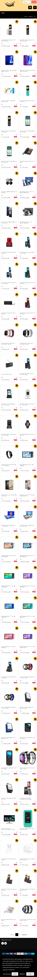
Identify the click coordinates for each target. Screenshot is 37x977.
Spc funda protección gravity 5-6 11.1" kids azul (8, 526)
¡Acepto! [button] (15, 974)
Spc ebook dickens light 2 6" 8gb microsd (8, 799)
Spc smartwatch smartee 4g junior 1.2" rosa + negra (27, 677)
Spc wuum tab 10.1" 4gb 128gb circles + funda (8, 101)
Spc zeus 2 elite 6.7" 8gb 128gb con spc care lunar (9, 162)
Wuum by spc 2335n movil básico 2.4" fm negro (27, 253)
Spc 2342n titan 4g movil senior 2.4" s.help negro (27, 374)
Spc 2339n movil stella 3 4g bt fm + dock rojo (9, 253)
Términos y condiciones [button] (9, 969)
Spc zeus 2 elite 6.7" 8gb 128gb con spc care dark (27, 132)
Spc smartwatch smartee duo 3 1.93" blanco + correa (8, 344)
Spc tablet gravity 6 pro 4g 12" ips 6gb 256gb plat (8, 556)
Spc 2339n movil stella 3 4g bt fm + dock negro (9, 677)
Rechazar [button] (22, 974)
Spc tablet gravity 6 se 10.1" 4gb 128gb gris (27, 465)
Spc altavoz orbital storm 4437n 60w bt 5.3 (8, 313)
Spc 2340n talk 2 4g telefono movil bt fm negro (9, 768)
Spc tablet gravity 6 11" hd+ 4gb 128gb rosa (8, 647)
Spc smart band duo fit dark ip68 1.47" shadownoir (8, 465)
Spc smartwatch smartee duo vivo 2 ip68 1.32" (28, 435)
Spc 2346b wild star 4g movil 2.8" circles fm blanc (8, 41)
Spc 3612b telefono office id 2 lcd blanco (8, 920)
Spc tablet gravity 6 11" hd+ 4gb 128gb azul (8, 617)
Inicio (25, 16)
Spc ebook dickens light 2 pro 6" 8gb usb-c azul (8, 738)
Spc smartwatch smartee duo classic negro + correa (28, 920)
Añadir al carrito (9, 49)
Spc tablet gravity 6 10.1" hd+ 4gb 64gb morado (27, 647)
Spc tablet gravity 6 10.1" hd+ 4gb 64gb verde (27, 617)
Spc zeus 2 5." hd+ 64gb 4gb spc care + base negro (8, 404)
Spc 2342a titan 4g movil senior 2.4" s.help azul (28, 283)
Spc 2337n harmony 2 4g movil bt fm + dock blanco (27, 404)
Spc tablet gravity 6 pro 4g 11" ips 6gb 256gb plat (27, 556)
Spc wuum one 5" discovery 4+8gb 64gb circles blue (9, 71)
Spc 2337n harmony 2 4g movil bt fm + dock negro (8, 435)
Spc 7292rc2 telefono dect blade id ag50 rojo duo (27, 890)
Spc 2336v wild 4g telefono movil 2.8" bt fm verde (27, 829)
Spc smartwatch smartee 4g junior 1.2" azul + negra (8, 708)
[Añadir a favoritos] (16, 44)
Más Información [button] (7, 974)
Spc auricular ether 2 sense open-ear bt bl (8, 859)
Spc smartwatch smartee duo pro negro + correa (27, 768)
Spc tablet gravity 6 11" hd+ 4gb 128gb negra (8, 586)
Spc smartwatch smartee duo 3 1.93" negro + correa (26, 344)
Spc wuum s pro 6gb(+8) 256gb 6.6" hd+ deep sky (9, 223)
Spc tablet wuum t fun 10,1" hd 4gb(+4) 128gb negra (27, 192)
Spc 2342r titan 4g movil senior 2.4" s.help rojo (27, 313)
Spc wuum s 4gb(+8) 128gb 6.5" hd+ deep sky (9, 192)
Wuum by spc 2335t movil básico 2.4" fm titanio (8, 283)
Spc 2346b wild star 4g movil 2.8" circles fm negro (27, 41)
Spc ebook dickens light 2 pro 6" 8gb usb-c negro (27, 708)
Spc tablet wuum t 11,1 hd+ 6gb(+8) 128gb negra (26, 223)
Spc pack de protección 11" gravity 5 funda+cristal (27, 859)
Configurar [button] (30, 974)
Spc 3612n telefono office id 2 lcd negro (27, 162)
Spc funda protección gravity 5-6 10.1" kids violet (27, 526)
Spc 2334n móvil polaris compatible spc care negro (25, 799)
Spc (2, 43)
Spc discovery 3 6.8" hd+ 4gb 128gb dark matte (9, 495)
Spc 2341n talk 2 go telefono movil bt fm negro (27, 738)
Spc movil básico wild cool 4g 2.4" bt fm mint (27, 101)
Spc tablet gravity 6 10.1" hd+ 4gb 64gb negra (27, 586)
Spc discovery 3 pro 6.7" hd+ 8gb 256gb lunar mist (27, 495)
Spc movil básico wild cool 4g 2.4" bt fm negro (8, 132)
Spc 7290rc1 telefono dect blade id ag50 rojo (9, 890)
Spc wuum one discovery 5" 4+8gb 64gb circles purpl (27, 71)
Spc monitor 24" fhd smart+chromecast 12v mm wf (8, 829)
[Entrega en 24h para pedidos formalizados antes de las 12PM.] (16, 21)
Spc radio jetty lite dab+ (6, 374)
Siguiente (24, 934)
